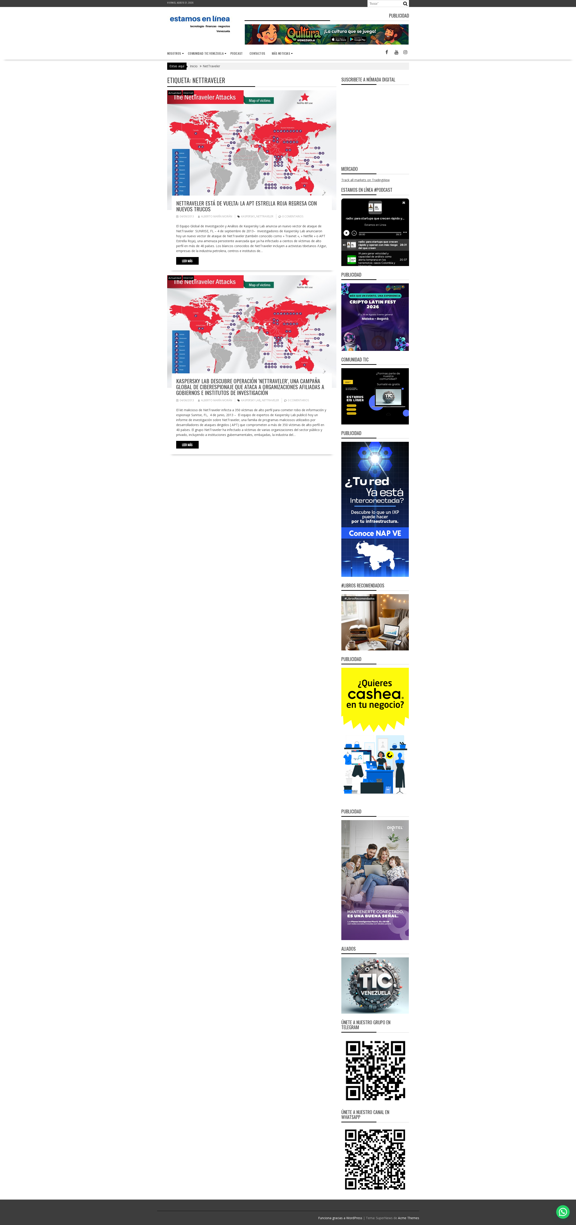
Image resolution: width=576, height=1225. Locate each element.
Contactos (257, 53)
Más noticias (281, 53)
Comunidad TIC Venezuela (206, 53)
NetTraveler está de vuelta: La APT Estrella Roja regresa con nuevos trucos (246, 206)
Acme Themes (408, 1218)
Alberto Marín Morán (216, 216)
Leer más (187, 261)
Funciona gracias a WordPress (340, 1218)
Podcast (236, 53)
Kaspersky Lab (251, 400)
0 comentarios (292, 216)
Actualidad (175, 93)
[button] (563, 1212)
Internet (188, 93)
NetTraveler (264, 216)
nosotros (174, 53)
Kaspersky (248, 216)
